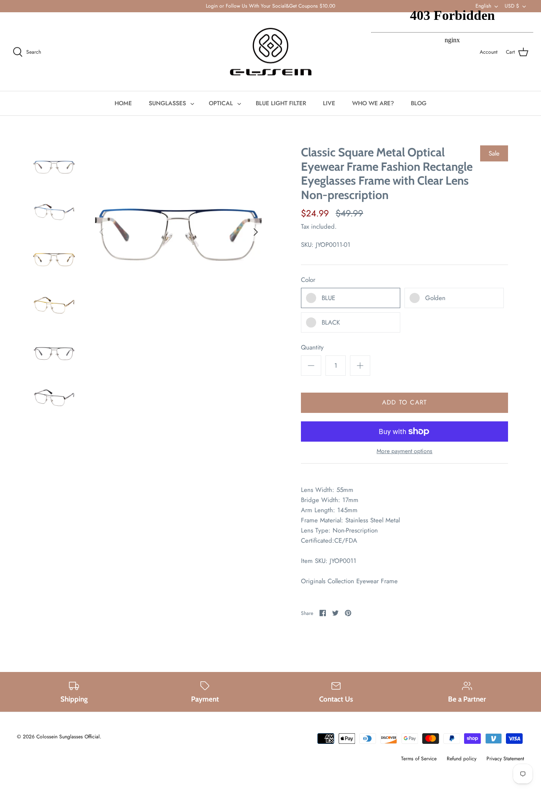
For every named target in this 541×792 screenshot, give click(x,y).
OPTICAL (221, 103)
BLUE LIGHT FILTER (281, 103)
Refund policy (461, 758)
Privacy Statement (505, 758)
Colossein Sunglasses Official (68, 736)
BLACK (331, 322)
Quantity (312, 347)
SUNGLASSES (167, 103)
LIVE (329, 103)
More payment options (404, 451)
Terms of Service (419, 758)
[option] (178, 231)
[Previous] (101, 232)
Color (308, 280)
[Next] (255, 232)
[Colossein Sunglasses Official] (271, 52)
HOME (123, 103)
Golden (435, 298)
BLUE (328, 298)
